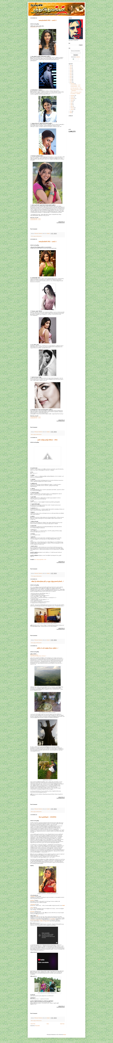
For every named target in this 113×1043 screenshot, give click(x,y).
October (72, 97)
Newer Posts (33, 1023)
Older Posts (62, 1023)
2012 (71, 80)
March (72, 106)
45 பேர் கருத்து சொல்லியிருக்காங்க (36, 811)
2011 (71, 82)
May (71, 103)
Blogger (64, 1034)
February (72, 107)
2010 (71, 111)
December (73, 83)
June (72, 101)
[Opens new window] (47, 55)
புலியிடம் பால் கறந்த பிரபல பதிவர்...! (76, 92)
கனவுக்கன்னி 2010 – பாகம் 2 (35, 417)
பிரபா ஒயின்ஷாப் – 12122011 (75, 93)
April (72, 104)
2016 (71, 74)
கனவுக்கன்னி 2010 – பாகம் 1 (35, 416)
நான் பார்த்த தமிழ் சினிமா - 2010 (40, 559)
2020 (71, 68)
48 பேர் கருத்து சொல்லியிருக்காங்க (36, 1020)
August (72, 100)
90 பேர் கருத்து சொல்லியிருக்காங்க (36, 434)
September (73, 98)
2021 (71, 67)
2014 (71, 77)
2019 (71, 70)
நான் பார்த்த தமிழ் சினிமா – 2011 (76, 88)
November (73, 95)
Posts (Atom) (37, 1025)
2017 (71, 73)
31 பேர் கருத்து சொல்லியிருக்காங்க (36, 236)
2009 (71, 112)
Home (48, 1023)
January (72, 109)
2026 (71, 65)
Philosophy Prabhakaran (39, 233)
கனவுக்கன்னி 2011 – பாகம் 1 (75, 86)
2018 (71, 71)
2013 (71, 79)
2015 (71, 76)
